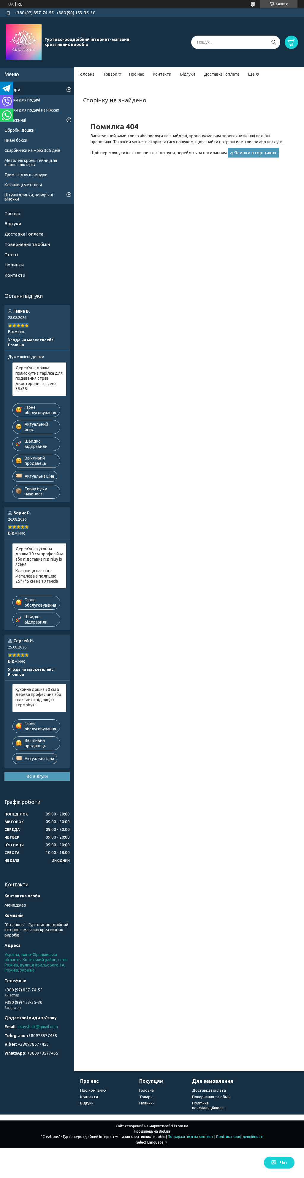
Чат (283, 1162)
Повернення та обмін (27, 244)
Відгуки (187, 74)
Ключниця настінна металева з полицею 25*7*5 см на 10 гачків (36, 576)
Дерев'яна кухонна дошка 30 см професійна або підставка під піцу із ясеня (39, 556)
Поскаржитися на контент (190, 1137)
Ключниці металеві (23, 184)
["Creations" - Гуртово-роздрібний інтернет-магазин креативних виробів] (24, 41)
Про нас (136, 74)
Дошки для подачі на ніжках (31, 110)
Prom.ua (181, 1126)
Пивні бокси (15, 140)
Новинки (14, 264)
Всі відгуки (37, 776)
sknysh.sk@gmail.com (38, 1026)
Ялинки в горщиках (255, 152)
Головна (86, 74)
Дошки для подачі (22, 100)
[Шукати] (273, 42)
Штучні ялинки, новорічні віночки (28, 197)
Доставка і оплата (221, 74)
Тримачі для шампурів (26, 174)
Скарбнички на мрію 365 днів (32, 150)
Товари (110, 74)
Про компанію (93, 1090)
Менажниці (15, 120)
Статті (11, 254)
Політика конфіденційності (239, 1137)
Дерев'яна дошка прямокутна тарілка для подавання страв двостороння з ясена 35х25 (39, 378)
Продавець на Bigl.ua (152, 1131)
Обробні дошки (19, 130)
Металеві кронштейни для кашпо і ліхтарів (30, 162)
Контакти (162, 74)
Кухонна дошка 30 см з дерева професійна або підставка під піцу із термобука (38, 697)
